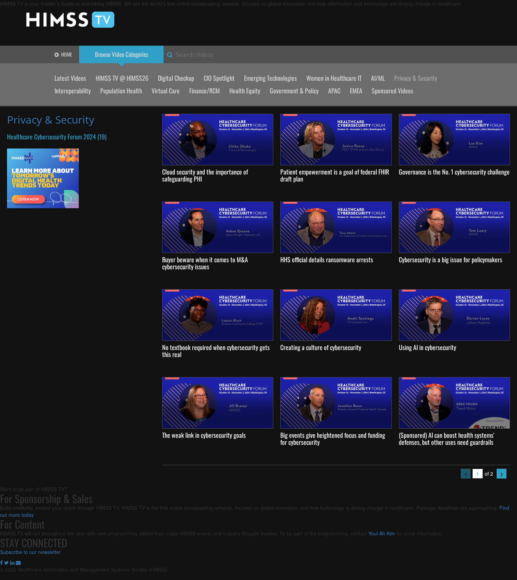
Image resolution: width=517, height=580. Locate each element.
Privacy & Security (415, 78)
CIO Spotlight (219, 78)
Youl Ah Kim (381, 533)
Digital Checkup (176, 78)
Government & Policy (294, 90)
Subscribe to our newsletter (30, 551)
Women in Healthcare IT (334, 78)
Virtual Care (166, 90)
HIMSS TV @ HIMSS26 (122, 78)
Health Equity (244, 90)
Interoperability (73, 90)
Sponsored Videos (392, 90)
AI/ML (378, 78)
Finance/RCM (204, 90)
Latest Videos (70, 78)
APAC (334, 90)
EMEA (356, 90)
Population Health (121, 90)
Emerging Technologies (270, 78)
